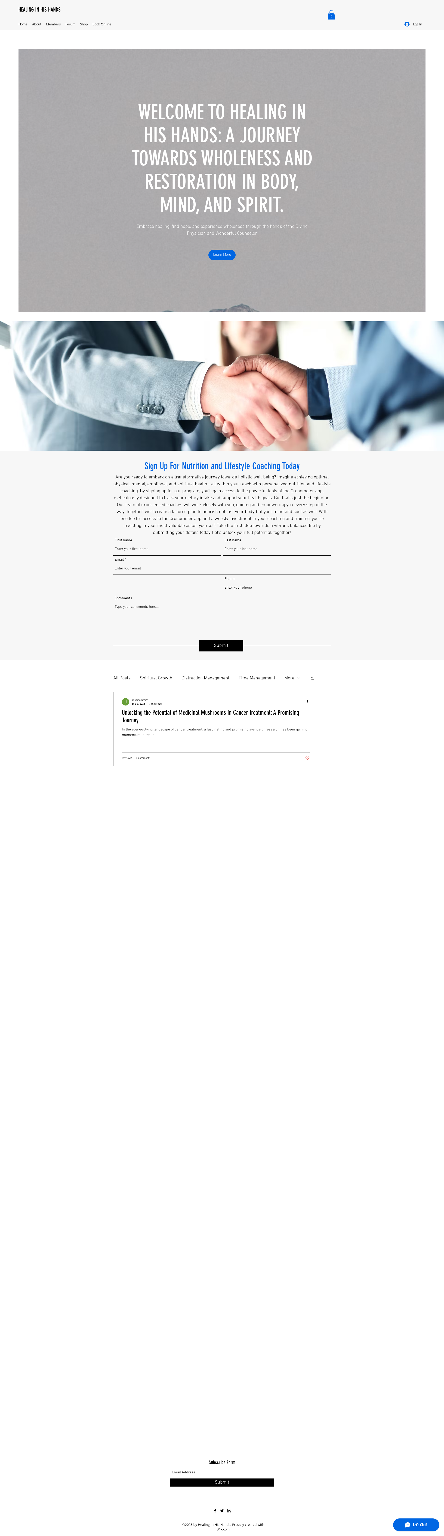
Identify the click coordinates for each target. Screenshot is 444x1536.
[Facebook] (215, 1511)
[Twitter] (222, 1511)
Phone (229, 579)
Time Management (257, 678)
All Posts (122, 678)
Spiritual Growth (156, 678)
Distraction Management (205, 678)
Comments (123, 598)
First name (123, 540)
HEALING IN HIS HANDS (39, 9)
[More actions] (309, 702)
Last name (233, 540)
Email (119, 560)
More (289, 678)
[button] (331, 15)
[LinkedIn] (229, 1511)
